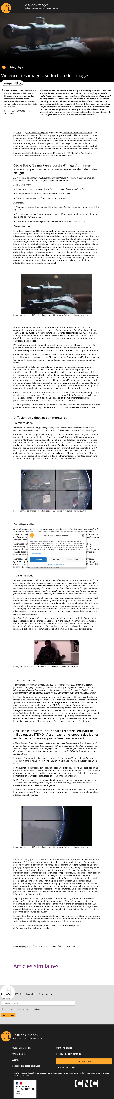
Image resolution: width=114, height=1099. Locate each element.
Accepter (38, 559)
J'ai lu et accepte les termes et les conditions (22, 1009)
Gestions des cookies (66, 1067)
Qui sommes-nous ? (21, 1047)
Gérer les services (36, 553)
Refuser (56, 559)
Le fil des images (35, 5)
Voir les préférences (74, 559)
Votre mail (5, 999)
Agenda (15, 1059)
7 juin (18, 132)
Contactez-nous (84, 1061)
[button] (83, 536)
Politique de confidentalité (56, 564)
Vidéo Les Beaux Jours (37, 132)
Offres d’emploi (19, 1053)
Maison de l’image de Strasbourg (77, 132)
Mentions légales (64, 1047)
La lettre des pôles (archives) (26, 1065)
